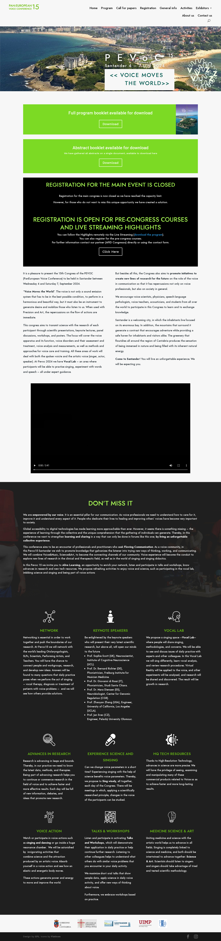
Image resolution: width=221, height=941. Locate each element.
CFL (37, 936)
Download (111, 124)
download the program (148, 235)
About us (188, 15)
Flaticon (56, 936)
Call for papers (126, 8)
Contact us (205, 15)
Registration (148, 8)
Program (107, 8)
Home (94, 8)
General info (168, 8)
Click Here (110, 252)
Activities (186, 8)
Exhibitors (202, 8)
